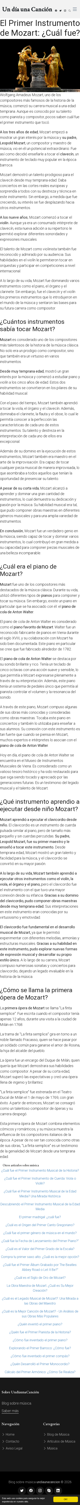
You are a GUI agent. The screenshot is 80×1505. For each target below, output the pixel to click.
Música (51, 1448)
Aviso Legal (13, 1448)
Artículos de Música (60, 1441)
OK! (65, 1499)
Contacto (12, 1441)
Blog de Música (57, 1434)
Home (10, 1434)
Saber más (10, 1411)
